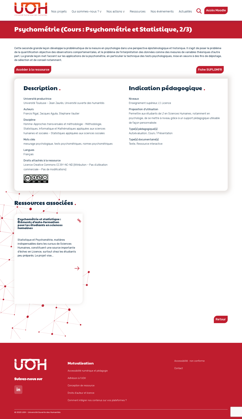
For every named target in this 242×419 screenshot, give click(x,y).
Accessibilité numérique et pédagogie (88, 370)
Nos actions (114, 11)
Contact (178, 368)
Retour (221, 319)
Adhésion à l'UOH (77, 378)
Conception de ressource (81, 385)
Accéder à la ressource (32, 69)
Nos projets (59, 11)
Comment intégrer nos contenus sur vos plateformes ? (97, 400)
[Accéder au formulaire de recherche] (199, 12)
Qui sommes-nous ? (85, 11)
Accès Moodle (216, 10)
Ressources (138, 11)
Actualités (185, 11)
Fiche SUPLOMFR (210, 69)
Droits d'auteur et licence (81, 393)
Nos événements (162, 11)
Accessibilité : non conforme (189, 361)
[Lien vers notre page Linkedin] (18, 390)
